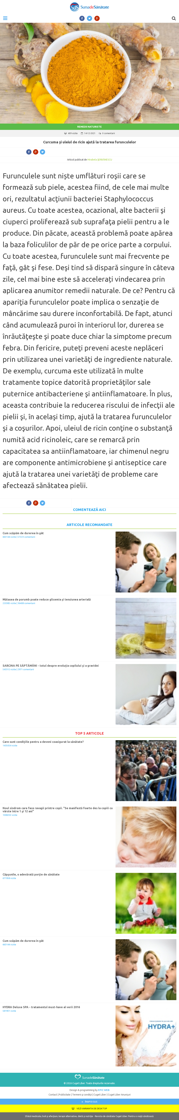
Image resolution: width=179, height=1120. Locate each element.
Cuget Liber (100, 1094)
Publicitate (64, 1094)
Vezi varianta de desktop (91, 1108)
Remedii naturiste (89, 126)
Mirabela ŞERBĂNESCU (99, 159)
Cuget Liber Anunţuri (119, 1094)
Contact (53, 1094)
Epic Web (104, 1090)
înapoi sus (91, 1101)
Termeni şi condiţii (82, 1094)
